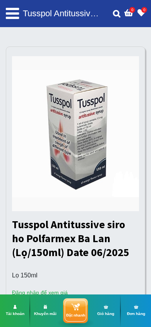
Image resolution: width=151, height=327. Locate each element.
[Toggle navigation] (12, 13)
